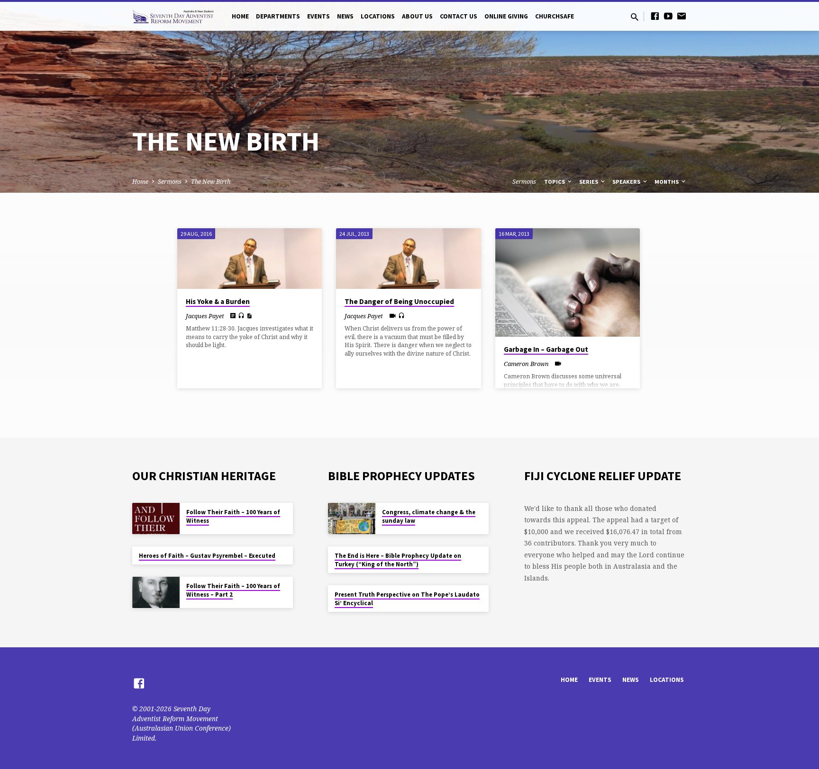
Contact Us (458, 16)
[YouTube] (668, 16)
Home (240, 16)
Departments (278, 16)
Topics (555, 181)
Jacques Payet (205, 316)
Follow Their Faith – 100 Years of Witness (233, 516)
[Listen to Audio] (241, 315)
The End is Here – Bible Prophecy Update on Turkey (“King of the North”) (398, 560)
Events (318, 16)
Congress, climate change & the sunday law (428, 516)
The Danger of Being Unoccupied (399, 301)
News (345, 16)
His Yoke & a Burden (218, 301)
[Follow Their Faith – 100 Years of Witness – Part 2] (156, 592)
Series (589, 181)
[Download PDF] (249, 316)
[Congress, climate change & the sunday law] (351, 519)
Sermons (170, 182)
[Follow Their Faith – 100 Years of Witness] (156, 519)
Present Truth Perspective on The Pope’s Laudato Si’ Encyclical (407, 598)
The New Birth (210, 182)
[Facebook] (655, 16)
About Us (417, 16)
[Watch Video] (393, 315)
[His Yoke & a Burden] (249, 258)
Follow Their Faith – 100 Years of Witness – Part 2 (233, 590)
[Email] (681, 16)
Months (667, 181)
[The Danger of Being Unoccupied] (408, 258)
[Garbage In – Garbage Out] (567, 282)
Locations (378, 16)
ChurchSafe (554, 16)
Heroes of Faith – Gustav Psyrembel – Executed (207, 556)
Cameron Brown (526, 363)
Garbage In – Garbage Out (546, 349)
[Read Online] (233, 315)
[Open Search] (634, 17)
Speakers (627, 181)
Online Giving (506, 16)
